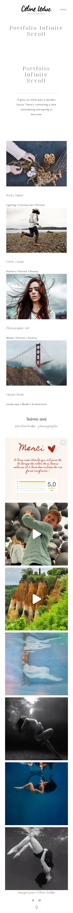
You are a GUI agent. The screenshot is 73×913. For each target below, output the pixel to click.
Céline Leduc (45, 893)
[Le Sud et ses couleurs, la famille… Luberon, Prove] (36, 599)
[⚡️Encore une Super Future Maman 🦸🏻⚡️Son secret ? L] (36, 793)
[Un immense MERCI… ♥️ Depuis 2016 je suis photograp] (36, 469)
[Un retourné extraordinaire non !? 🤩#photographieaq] (36, 858)
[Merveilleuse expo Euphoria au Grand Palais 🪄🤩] (36, 534)
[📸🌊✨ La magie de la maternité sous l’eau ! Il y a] (36, 728)
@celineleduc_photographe (36, 426)
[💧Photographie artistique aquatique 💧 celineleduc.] (36, 663)
